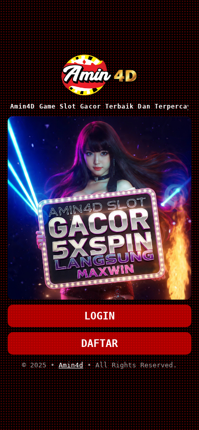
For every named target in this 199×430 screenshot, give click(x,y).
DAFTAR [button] (99, 343)
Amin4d (71, 365)
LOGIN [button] (99, 316)
